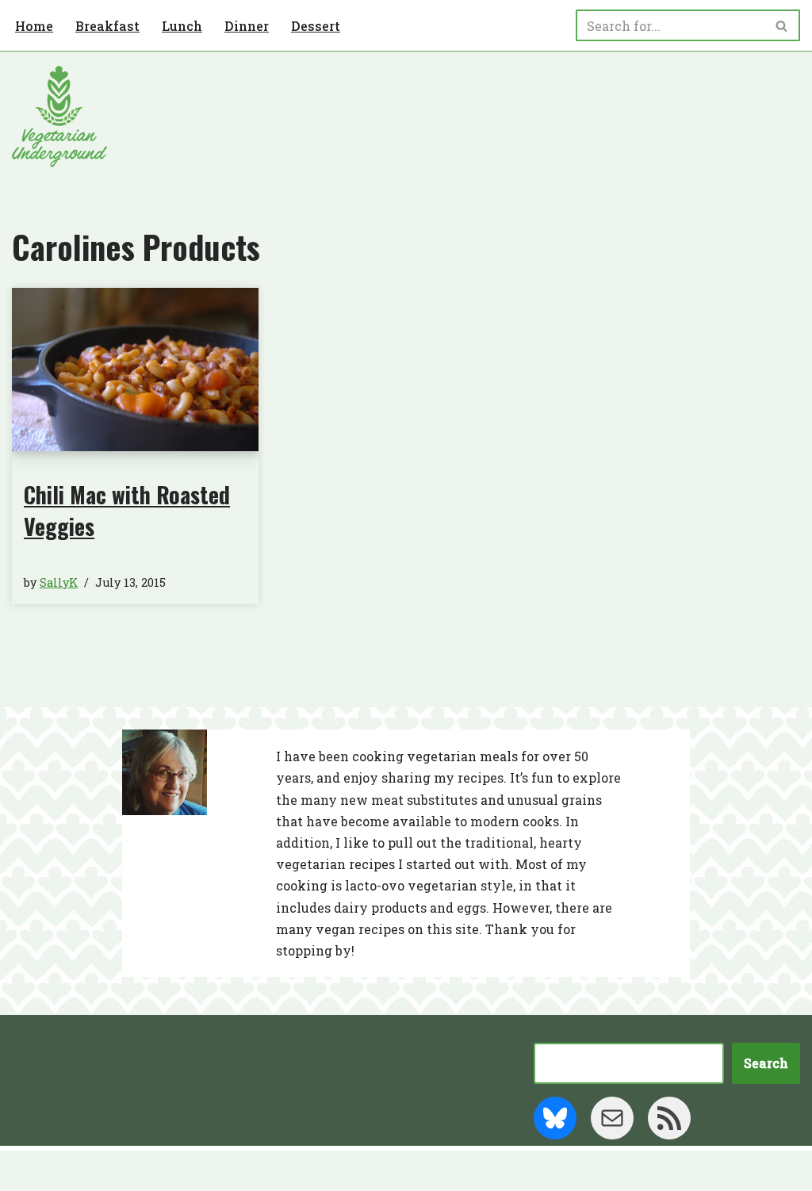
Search (766, 1063)
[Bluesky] (555, 1118)
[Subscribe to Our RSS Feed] (669, 1118)
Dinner (246, 25)
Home (34, 25)
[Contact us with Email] (612, 1118)
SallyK (59, 582)
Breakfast (107, 25)
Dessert (315, 25)
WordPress (166, 1170)
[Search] (782, 25)
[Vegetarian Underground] (59, 116)
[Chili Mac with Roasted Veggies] (135, 370)
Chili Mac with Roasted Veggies (127, 510)
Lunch (182, 25)
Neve (28, 1170)
